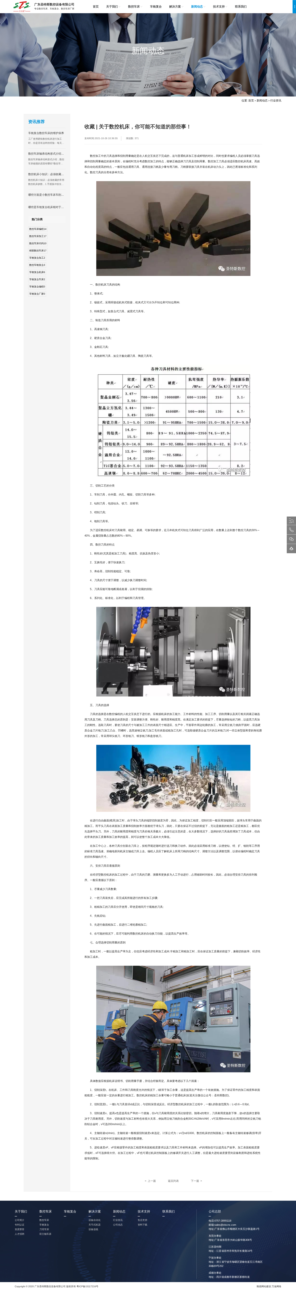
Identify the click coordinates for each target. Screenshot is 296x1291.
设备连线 (93, 1229)
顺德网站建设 (264, 1286)
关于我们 (112, 6)
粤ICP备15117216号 (87, 1286)
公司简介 (19, 1220)
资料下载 (142, 1224)
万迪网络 (276, 1286)
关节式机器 (95, 1224)
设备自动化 (95, 1220)
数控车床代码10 (37, 243)
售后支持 (142, 1220)
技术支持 (219, 6)
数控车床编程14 (37, 229)
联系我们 (241, 6)
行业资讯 (275, 100)
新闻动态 (197, 6)
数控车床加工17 (37, 236)
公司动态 (118, 1224)
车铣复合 (156, 6)
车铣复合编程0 (37, 286)
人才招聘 (19, 1234)
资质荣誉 (19, 1229)
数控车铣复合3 (37, 265)
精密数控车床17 (37, 250)
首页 (96, 6)
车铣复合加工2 (37, 257)
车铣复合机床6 (37, 272)
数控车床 (134, 6)
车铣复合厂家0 (37, 293)
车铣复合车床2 (37, 279)
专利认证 (19, 1224)
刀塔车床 (44, 1229)
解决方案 (175, 6)
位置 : (245, 100)
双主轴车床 (45, 1234)
